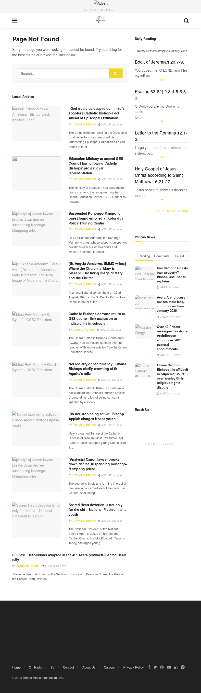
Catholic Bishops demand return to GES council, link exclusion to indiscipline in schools (97, 318)
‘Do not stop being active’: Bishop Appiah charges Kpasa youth (96, 416)
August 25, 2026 (111, 475)
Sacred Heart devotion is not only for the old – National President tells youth (97, 509)
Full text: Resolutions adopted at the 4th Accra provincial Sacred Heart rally (69, 557)
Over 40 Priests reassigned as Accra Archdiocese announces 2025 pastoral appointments (172, 337)
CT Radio (35, 667)
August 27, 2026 (111, 179)
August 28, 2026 (111, 124)
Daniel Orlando (84, 329)
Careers (109, 667)
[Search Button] (116, 73)
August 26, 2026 (111, 379)
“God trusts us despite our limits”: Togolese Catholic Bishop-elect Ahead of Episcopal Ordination (96, 113)
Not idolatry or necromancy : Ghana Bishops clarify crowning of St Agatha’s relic (97, 368)
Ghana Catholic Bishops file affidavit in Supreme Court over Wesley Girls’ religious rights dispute (172, 376)
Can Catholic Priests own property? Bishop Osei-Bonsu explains (172, 275)
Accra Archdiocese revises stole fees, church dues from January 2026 (171, 304)
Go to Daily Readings (172, 210)
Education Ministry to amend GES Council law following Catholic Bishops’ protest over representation (96, 165)
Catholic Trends (84, 124)
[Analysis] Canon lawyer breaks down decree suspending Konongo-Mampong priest (98, 464)
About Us (89, 667)
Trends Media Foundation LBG (43, 677)
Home (16, 667)
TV (52, 667)
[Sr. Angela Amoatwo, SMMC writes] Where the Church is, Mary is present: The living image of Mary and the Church (97, 270)
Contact (68, 667)
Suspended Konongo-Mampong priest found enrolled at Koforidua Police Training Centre (96, 218)
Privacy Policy (133, 667)
